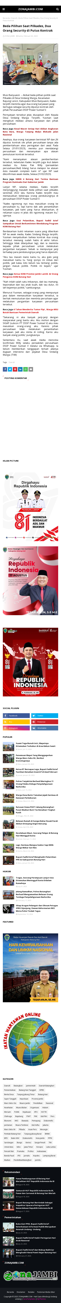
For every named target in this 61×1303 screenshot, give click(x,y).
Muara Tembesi (22, 1125)
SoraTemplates (29, 1299)
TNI (50, 1142)
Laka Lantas (51, 1147)
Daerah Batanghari (46, 1085)
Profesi (30, 1151)
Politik (16, 1112)
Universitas (8, 1147)
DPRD (41, 1090)
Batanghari (18, 1085)
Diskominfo (48, 1120)
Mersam (7, 1112)
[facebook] (16, 715)
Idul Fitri (44, 1116)
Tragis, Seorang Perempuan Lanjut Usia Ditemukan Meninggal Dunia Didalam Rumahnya (35, 880)
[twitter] (44, 715)
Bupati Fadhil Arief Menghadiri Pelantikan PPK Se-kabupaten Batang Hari (36, 858)
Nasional (49, 1103)
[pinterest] (44, 721)
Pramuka (20, 1151)
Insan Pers (32, 1129)
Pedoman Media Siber (46, 1292)
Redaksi (31, 1292)
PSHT (29, 1116)
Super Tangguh (10, 1099)
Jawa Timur (28, 1147)
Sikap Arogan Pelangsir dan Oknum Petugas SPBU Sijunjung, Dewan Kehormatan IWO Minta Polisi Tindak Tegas (37, 908)
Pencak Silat (9, 1151)
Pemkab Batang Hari (12, 1134)
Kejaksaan (27, 1112)
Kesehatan (8, 1107)
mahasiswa (41, 1151)
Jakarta (45, 1125)
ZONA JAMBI (10, 36)
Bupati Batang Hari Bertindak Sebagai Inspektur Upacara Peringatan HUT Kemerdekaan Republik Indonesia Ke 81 (34, 1205)
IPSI (19, 1155)
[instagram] (16, 728)
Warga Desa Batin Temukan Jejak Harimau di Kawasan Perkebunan (37, 796)
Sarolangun (8, 1142)
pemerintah (30, 1085)
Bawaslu (25, 1120)
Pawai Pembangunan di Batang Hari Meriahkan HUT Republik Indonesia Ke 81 (35, 1180)
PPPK (50, 1138)
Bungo (19, 1142)
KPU (36, 1112)
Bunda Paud (9, 1155)
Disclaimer (21, 1292)
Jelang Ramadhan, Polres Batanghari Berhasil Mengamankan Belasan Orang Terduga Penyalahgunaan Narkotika (34, 894)
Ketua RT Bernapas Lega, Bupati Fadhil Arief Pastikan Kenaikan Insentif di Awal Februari (37, 770)
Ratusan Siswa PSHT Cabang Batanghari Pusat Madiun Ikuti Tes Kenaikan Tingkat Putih (35, 810)
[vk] (44, 728)
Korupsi (39, 1147)
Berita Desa (9, 1094)
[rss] (16, 721)
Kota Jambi (40, 1138)
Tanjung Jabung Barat (32, 1134)
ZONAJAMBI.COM (30, 9)
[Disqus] (30, 422)
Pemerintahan (9, 1090)
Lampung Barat (49, 1155)
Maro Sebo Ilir (9, 1129)
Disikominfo (27, 1138)
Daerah (14, 18)
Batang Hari (43, 1094)
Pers (52, 1116)
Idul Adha (35, 1125)
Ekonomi (7, 1120)
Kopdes (36, 1155)
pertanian (8, 1125)
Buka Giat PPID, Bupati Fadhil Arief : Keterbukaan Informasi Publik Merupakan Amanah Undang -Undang (36, 1227)
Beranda (6, 18)
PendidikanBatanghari (22, 1160)
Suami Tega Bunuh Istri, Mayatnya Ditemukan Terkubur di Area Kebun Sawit (35, 744)
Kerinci (28, 1142)
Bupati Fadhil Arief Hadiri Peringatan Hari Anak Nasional (36, 1239)
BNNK (47, 1134)
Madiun (7, 1160)
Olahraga (8, 1116)
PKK (35, 1116)
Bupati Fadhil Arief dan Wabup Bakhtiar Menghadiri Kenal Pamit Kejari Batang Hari (36, 1251)
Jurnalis (27, 1155)
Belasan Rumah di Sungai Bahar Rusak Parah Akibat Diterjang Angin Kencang (37, 822)
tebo (19, 1147)
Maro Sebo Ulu (10, 1103)
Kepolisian (24, 1099)
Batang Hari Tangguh (27, 1090)
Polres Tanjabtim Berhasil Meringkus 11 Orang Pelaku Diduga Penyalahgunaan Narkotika (34, 784)
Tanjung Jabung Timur (26, 1094)
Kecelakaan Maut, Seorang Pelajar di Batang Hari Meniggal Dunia (37, 834)
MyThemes (41, 1299)
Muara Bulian (21, 1107)
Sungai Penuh (40, 1142)
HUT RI (44, 1112)
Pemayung (36, 1120)
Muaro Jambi (25, 1103)
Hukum (45, 1107)
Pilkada (22, 1129)
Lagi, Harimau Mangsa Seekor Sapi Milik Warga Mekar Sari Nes (34, 846)
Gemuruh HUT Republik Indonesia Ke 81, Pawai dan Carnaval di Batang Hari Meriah (35, 1192)
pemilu (38, 1160)
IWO (16, 1120)
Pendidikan (37, 1103)
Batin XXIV (15, 1138)
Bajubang (19, 1116)
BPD (6, 1138)
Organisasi (34, 1107)
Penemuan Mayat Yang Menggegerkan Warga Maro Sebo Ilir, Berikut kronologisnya (34, 758)
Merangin (44, 1129)
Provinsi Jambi (37, 1099)
